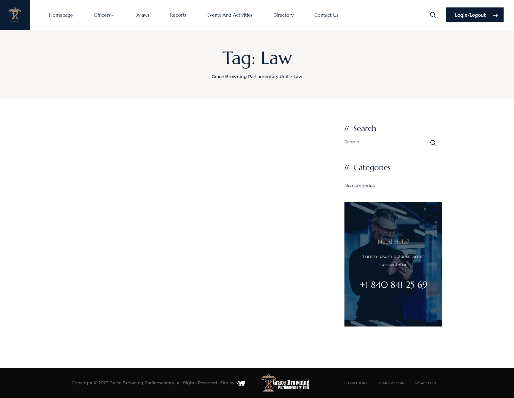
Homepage (61, 15)
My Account (426, 383)
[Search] (433, 14)
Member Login (391, 383)
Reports (178, 15)
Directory (283, 15)
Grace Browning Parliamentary (141, 382)
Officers (102, 15)
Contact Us (326, 15)
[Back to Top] (501, 388)
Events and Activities (230, 15)
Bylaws (142, 15)
